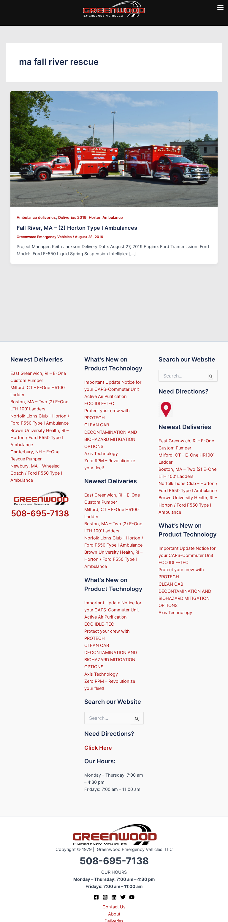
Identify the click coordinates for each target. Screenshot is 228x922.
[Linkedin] (114, 897)
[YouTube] (131, 897)
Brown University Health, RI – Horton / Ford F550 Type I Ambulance (39, 437)
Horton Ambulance (106, 217)
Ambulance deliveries (36, 217)
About (114, 914)
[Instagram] (105, 897)
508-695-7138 (40, 513)
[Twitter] (123, 897)
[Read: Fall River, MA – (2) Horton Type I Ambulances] (114, 148)
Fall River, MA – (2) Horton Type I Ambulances (77, 227)
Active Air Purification (105, 396)
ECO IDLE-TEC (99, 403)
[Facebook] (96, 897)
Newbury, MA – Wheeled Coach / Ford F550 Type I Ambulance (36, 473)
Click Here (98, 747)
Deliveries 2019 (72, 217)
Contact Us (114, 907)
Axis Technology (101, 453)
